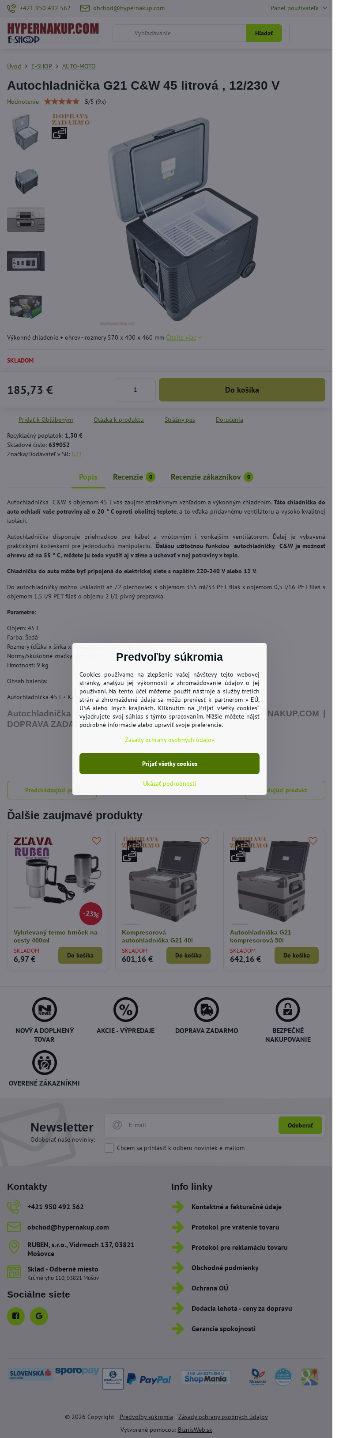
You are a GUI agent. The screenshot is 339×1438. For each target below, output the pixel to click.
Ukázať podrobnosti (169, 783)
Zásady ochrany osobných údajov (170, 740)
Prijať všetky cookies (169, 764)
